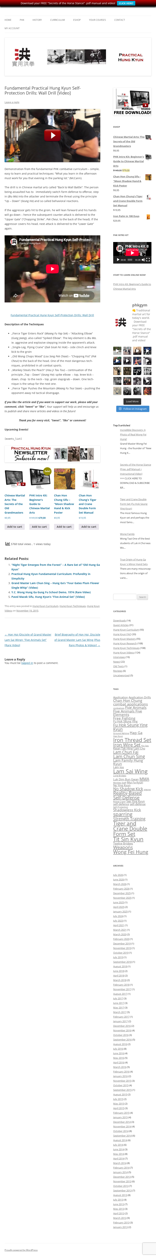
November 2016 (122, 1030)
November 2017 (122, 989)
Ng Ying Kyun (122, 785)
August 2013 (120, 1195)
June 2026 (118, 879)
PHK (22, 20)
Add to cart (14, 526)
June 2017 (118, 1003)
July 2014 (118, 1144)
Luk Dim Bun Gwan (126, 779)
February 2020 (121, 939)
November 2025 (122, 897)
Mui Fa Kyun (135, 782)
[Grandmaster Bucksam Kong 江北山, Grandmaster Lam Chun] (127, 371)
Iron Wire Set (127, 745)
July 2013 (118, 1199)
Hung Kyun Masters (124, 639)
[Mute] (143, 260)
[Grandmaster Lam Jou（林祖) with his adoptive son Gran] (117, 381)
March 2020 (119, 934)
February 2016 (121, 1071)
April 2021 (118, 925)
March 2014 (119, 1163)
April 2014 (118, 1158)
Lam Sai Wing (130, 771)
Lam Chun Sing (129, 756)
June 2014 (118, 1149)
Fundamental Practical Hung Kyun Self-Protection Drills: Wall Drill (52, 315)
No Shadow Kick (128, 788)
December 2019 (122, 943)
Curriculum (57, 20)
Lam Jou (118, 767)
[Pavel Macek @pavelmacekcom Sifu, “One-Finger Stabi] (127, 391)
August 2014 (120, 1140)
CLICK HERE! (126, 3)
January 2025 (120, 911)
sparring (122, 814)
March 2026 (119, 884)
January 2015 (120, 1117)
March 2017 (119, 1012)
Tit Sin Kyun (128, 839)
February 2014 (121, 1167)
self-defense (138, 804)
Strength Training (129, 818)
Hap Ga (136, 732)
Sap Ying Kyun (135, 801)
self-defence (121, 804)
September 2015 (122, 1090)
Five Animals (135, 707)
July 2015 (118, 1099)
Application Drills (140, 697)
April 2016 (118, 1062)
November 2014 (122, 1126)
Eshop (77, 20)
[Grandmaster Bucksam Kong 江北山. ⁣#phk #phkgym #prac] (137, 371)
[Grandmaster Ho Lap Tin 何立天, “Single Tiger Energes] (137, 391)
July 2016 (118, 1048)
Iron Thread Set (132, 739)
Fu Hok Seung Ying (125, 721)
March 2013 (119, 1218)
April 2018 (118, 975)
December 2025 (122, 893)
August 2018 (120, 966)
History (37, 20)
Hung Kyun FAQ (122, 634)
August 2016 (120, 1044)
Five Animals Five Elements (127, 713)
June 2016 (118, 1053)
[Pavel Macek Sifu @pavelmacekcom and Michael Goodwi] (127, 351)
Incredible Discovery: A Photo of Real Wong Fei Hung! (133, 434)
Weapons (123, 847)
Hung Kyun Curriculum (45, 606)
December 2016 (122, 1026)
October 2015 (120, 1085)
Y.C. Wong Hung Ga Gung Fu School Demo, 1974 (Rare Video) (51, 592)
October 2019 (120, 952)
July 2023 (118, 920)
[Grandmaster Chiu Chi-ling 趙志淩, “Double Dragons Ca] (147, 391)
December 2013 (122, 1176)
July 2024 (118, 916)
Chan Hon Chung (127, 700)
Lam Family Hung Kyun (128, 762)
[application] (132, 253)
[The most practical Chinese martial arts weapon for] (147, 361)
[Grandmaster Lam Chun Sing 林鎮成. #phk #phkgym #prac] (147, 351)
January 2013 (120, 1227)
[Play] (118, 260)
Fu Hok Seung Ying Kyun (130, 727)
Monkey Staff (119, 782)
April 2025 (118, 907)
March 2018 (119, 980)
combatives (118, 708)
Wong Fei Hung (130, 851)
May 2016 (118, 1058)
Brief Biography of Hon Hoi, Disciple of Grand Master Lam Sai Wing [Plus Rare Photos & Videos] (77, 640)
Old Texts (118, 666)
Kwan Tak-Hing (123, 748)
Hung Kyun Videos (123, 652)
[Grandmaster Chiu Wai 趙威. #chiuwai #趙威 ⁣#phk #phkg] (147, 371)
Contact (119, 20)
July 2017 (118, 998)
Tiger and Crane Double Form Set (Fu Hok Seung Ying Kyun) (133, 504)
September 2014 (122, 1135)
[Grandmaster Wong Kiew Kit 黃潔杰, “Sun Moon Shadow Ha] (137, 381)
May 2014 (118, 1154)
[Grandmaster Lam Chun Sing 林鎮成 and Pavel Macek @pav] (127, 361)
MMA (144, 779)
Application (120, 697)
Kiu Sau (145, 745)
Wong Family (127, 534)
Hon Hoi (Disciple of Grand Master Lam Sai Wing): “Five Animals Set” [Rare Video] (28, 640)
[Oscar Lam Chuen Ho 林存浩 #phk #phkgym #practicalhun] (137, 351)
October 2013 (120, 1186)
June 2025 (118, 902)
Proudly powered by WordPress (21, 1250)
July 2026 (118, 875)
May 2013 (118, 1209)
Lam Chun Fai (125, 752)
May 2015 (118, 1103)
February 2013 (121, 1222)
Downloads (119, 620)
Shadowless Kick (127, 809)
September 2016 (122, 1039)
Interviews (119, 657)
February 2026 (121, 888)
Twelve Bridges (123, 843)
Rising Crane (119, 801)
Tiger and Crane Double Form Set (130, 828)
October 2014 (120, 1131)
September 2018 (122, 962)
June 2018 (118, 971)
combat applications (130, 704)
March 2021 (119, 930)
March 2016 (119, 1067)
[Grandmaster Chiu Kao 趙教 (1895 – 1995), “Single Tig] (117, 371)
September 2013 (122, 1190)
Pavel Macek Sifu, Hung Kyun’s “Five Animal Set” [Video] (48, 597)
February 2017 (121, 1016)
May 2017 (118, 1007)
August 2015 (120, 1094)
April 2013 (118, 1213)
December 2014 (122, 1122)
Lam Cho (139, 748)
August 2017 (120, 994)
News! (116, 661)
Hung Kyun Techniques (73, 606)
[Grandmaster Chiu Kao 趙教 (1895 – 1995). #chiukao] (117, 391)
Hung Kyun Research (125, 643)
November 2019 (122, 948)
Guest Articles (121, 625)
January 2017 (120, 1021)
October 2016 (120, 1035)
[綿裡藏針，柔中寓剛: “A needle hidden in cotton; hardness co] (117, 351)
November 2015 (122, 1080)
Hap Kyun (118, 736)
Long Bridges (119, 775)
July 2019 (118, 957)
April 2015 (118, 1108)
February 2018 (121, 984)
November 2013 (122, 1181)
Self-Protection (120, 807)
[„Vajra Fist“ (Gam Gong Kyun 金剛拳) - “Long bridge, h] (147, 381)
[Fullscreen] (148, 260)
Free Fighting (124, 718)
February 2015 (121, 1112)
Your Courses (97, 20)
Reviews (117, 671)
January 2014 (120, 1172)
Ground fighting (121, 733)
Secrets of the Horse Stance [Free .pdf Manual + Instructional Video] (135, 469)
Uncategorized (121, 675)
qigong (147, 789)
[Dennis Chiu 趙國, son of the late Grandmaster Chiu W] (137, 361)
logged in (27, 663)
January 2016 (120, 1076)
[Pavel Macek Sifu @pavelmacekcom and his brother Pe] (127, 381)
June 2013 (118, 1204)
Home (8, 20)
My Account (12, 28)
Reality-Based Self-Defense (127, 795)
